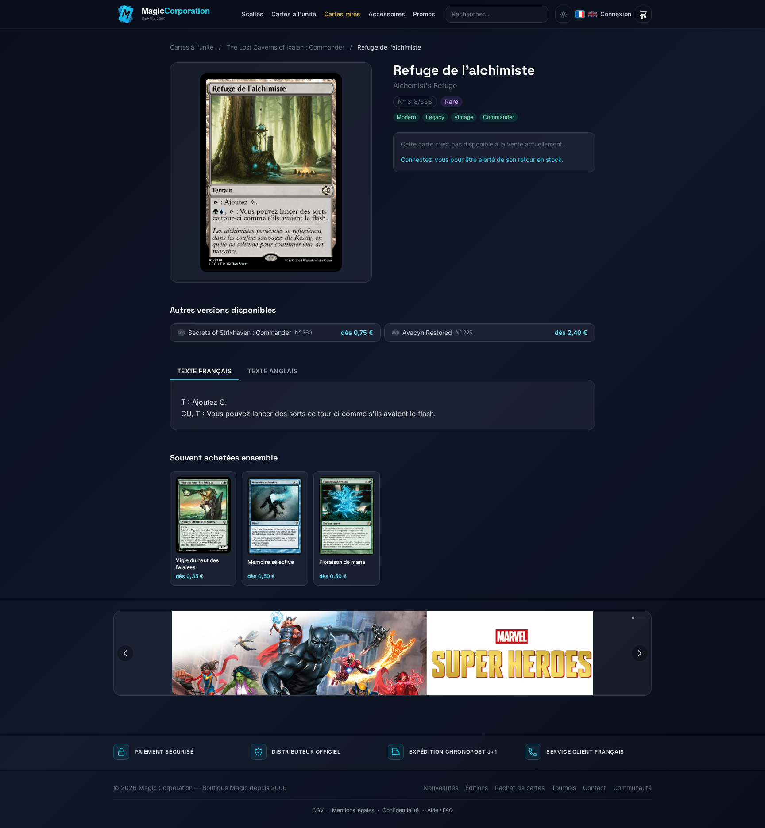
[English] (592, 14)
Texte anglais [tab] (272, 371)
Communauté (632, 787)
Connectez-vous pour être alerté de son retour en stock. (482, 159)
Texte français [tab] (204, 371)
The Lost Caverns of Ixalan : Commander (285, 47)
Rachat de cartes (520, 787)
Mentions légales (353, 810)
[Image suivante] (640, 653)
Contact (594, 787)
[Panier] (643, 14)
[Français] (580, 14)
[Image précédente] (125, 653)
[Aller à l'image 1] (633, 618)
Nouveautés (440, 787)
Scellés (252, 14)
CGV (318, 810)
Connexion (615, 14)
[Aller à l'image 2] (641, 618)
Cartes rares (342, 14)
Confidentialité (400, 810)
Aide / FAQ (440, 810)
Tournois (564, 787)
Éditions (476, 787)
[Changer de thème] (563, 14)
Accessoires (386, 14)
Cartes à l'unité (293, 14)
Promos (424, 14)
